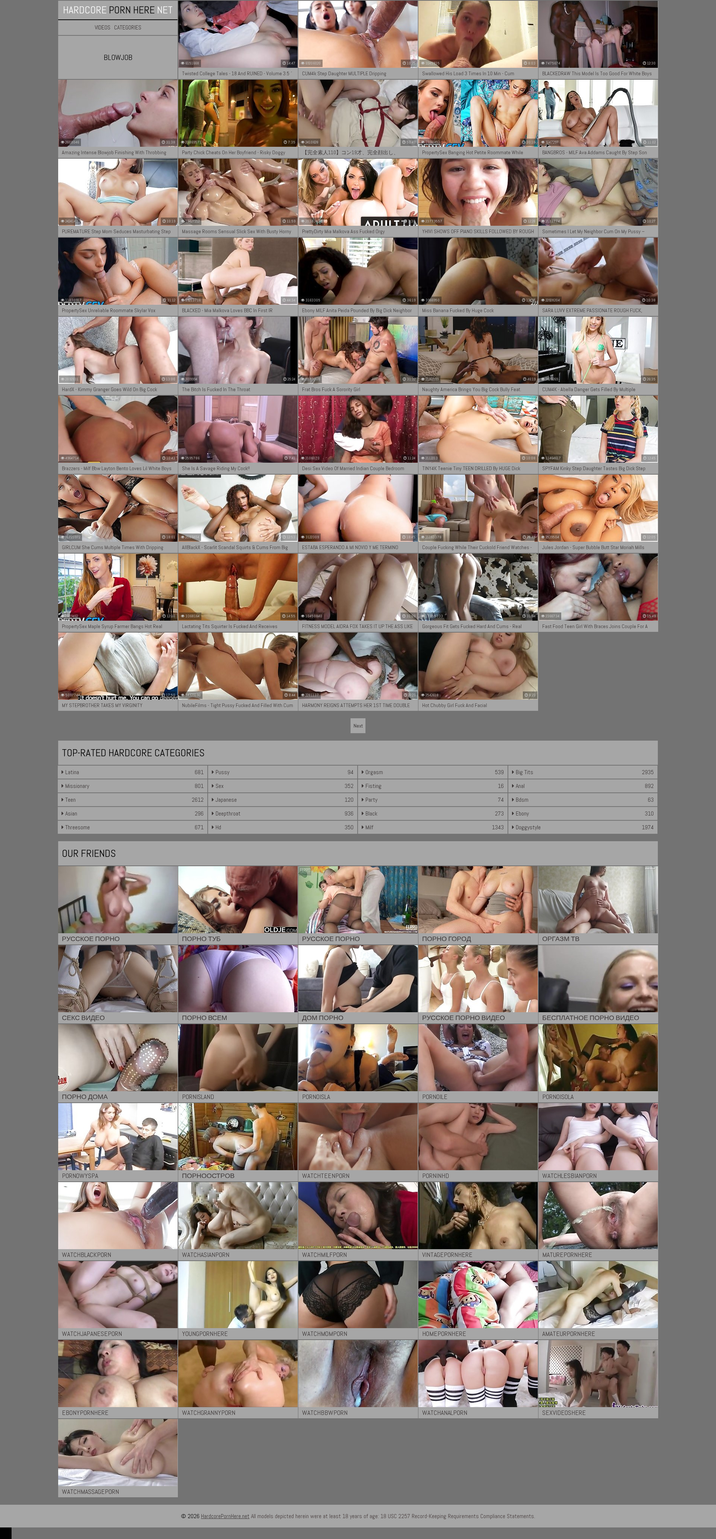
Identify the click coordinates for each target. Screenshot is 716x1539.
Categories (127, 27)
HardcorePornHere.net (225, 1516)
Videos (102, 27)
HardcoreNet (118, 9)
